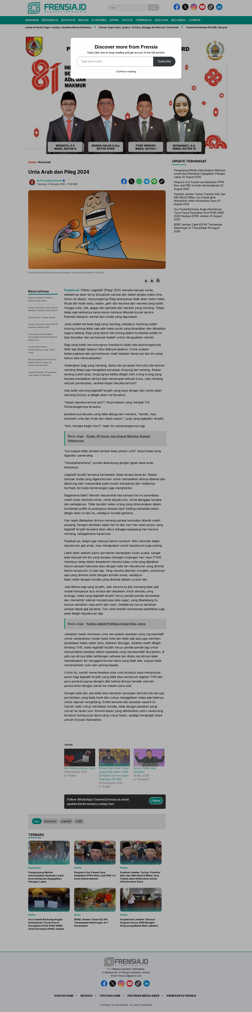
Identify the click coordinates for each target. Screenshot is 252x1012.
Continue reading (126, 71)
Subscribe (164, 61)
